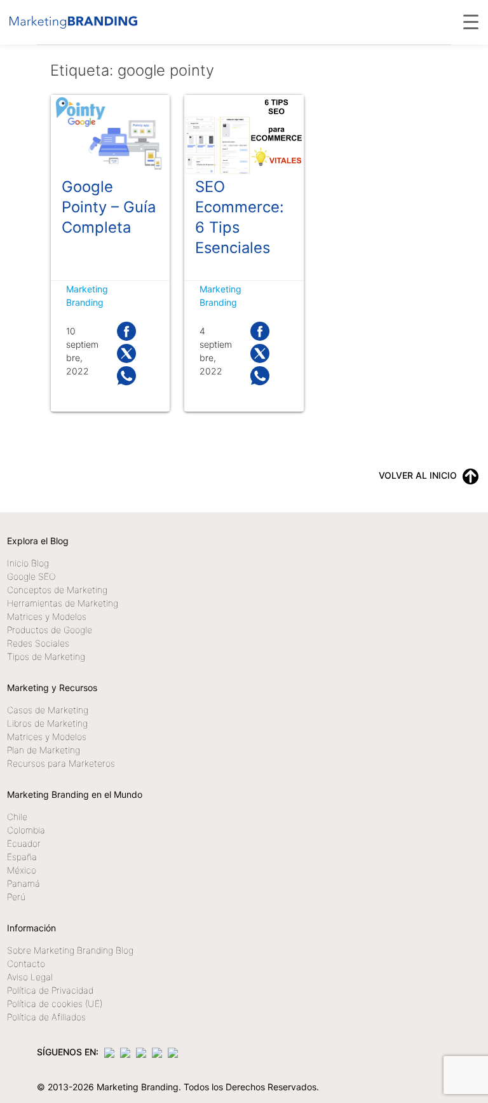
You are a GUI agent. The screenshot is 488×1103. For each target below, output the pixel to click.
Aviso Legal (30, 976)
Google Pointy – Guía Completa (109, 206)
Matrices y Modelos (46, 616)
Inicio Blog (28, 563)
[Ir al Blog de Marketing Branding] (73, 22)
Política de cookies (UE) (54, 1003)
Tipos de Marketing (46, 656)
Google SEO (31, 576)
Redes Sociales (38, 643)
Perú (16, 896)
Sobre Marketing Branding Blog (70, 950)
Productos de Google (49, 629)
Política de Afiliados (46, 1016)
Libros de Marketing (47, 723)
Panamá (23, 883)
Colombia (26, 830)
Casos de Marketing (47, 709)
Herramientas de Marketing (62, 603)
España (22, 856)
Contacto (26, 963)
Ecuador (24, 843)
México (21, 870)
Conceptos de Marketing (57, 589)
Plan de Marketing (43, 749)
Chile (17, 816)
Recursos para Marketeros (61, 763)
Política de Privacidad (50, 990)
